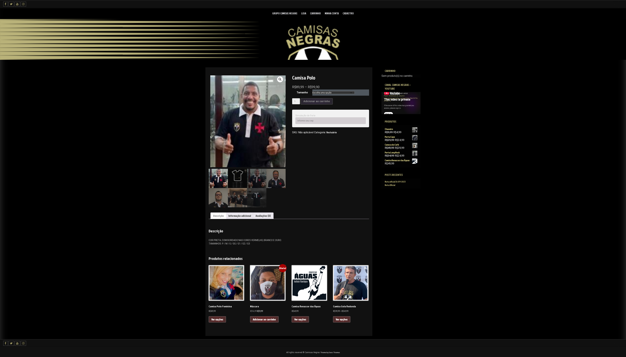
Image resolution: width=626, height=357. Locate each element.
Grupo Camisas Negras (284, 13)
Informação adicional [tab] (239, 216)
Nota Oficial (390, 185)
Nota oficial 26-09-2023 (395, 181)
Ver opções (217, 319)
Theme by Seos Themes (330, 352)
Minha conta (332, 13)
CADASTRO (348, 13)
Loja (303, 13)
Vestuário (331, 132)
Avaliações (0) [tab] (263, 216)
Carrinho (315, 13)
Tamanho (302, 92)
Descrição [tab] (218, 216)
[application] (401, 103)
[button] (280, 79)
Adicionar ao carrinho (316, 101)
